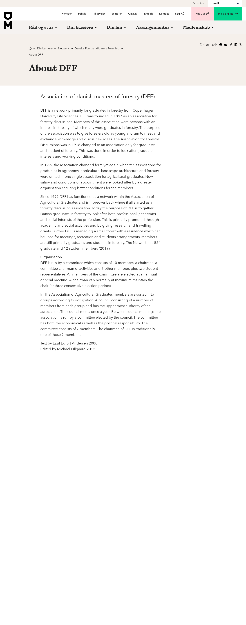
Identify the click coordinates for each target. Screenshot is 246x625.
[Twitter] (241, 44)
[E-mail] (225, 44)
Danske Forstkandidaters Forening (97, 48)
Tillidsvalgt (98, 13)
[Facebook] (230, 44)
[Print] (220, 44)
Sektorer (117, 13)
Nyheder (67, 13)
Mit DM (200, 13)
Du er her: (199, 3)
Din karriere (45, 48)
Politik (82, 13)
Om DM (133, 13)
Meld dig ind (225, 13)
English (148, 13)
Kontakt (164, 13)
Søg (177, 13)
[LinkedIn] (235, 44)
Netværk (63, 48)
